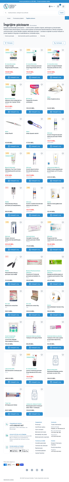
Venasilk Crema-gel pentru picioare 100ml (33, 239)
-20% (7, 50)
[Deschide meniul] (63, 6)
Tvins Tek (8, 403)
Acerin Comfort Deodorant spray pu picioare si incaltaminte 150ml (34, 204)
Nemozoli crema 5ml (11, 305)
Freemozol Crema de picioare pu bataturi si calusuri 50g (33, 275)
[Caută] (5, 12)
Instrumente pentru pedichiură (27, 36)
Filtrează (9, 43)
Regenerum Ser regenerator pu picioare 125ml (54, 239)
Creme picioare (9, 36)
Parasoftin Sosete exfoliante (32, 101)
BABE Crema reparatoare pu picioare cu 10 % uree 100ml (55, 170)
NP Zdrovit (29, 98)
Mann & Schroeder (10, 98)
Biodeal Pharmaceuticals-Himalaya (33, 271)
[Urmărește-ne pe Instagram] (32, 470)
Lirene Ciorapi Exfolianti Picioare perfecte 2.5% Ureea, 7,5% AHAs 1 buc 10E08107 (54, 67)
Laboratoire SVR (9, 368)
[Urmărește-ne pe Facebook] (27, 470)
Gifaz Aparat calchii (32, 133)
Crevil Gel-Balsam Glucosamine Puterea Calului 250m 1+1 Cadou (12, 340)
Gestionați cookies (9, 479)
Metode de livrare (40, 432)
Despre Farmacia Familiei (56, 444)
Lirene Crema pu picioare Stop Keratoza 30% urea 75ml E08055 (34, 371)
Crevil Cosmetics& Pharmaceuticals (10, 336)
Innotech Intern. (30, 236)
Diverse (42, 36)
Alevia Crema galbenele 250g (54, 204)
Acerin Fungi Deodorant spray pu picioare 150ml (54, 135)
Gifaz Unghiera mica (53, 99)
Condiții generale (40, 443)
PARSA (7, 202)
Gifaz (48, 97)
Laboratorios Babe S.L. (53, 167)
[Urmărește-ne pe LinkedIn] (42, 470)
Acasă (8, 18)
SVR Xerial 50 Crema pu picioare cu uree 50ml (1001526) (13, 370)
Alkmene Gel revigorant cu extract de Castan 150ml (13, 101)
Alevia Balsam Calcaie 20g (55, 307)
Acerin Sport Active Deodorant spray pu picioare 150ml (32, 170)
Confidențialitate (40, 450)
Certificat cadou (40, 427)
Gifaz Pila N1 (9, 133)
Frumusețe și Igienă (18, 18)
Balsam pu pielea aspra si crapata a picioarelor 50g (55, 275)
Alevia (49, 202)
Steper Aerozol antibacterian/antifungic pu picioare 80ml (12, 239)
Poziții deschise (56, 447)
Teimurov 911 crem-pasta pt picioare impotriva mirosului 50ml (55, 338)
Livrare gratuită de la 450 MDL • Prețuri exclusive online (34, 1)
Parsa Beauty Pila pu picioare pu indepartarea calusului (12, 204)
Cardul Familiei (39, 453)
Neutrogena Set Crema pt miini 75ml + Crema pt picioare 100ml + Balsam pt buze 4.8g (34, 406)
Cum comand (39, 429)
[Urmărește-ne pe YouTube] (37, 470)
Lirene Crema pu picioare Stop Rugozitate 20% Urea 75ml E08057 (34, 67)
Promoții (38, 424)
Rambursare (39, 448)
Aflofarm (49, 133)
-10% (49, 118)
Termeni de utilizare (41, 445)
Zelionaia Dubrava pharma (33, 336)
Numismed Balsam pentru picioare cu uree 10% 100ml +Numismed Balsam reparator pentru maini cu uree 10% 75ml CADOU (55, 372)
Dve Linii (7, 303)
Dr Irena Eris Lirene (10, 64)
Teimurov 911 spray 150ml (34, 338)
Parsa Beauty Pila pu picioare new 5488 (11, 273)
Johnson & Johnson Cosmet (34, 404)
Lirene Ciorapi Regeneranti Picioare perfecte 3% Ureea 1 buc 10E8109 (12, 67)
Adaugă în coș (14, 77)
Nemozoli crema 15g (32, 305)
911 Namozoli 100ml (11, 405)
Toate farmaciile (56, 424)
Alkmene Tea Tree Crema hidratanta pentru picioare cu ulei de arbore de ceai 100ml (13, 170)
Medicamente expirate (42, 437)
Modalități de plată (41, 434)
